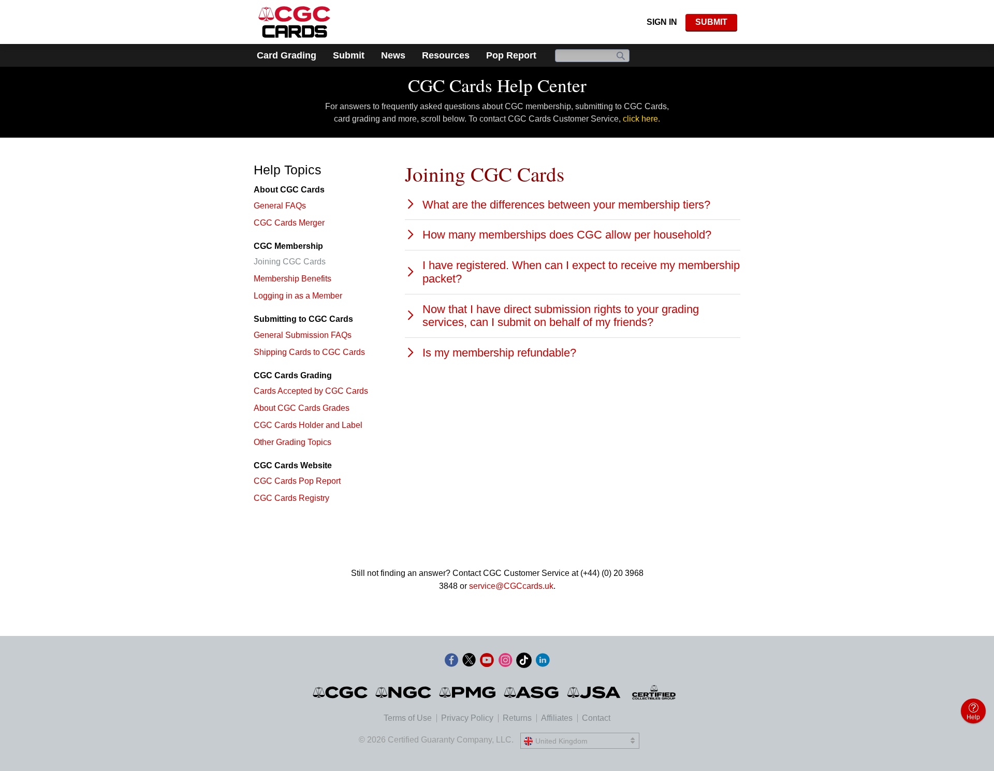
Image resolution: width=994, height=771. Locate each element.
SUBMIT (711, 22)
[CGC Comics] (341, 692)
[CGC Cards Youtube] (486, 662)
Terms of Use (408, 718)
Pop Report (511, 55)
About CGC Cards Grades (301, 408)
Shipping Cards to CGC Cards (309, 352)
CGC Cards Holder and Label (308, 425)
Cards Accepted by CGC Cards (311, 391)
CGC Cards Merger (289, 222)
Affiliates (557, 718)
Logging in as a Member (298, 295)
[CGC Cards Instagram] (505, 662)
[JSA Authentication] (593, 692)
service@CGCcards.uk (511, 586)
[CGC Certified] (294, 22)
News (393, 55)
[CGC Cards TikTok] (524, 662)
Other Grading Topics (292, 442)
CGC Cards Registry (291, 498)
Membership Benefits (292, 278)
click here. (641, 118)
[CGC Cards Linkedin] (542, 662)
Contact (596, 718)
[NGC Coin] (404, 692)
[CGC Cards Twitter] (469, 662)
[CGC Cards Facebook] (451, 662)
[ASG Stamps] (532, 692)
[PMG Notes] (468, 692)
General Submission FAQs (303, 335)
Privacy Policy (467, 718)
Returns (517, 718)
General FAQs (280, 205)
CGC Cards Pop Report (297, 481)
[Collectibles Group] (654, 692)
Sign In (662, 22)
